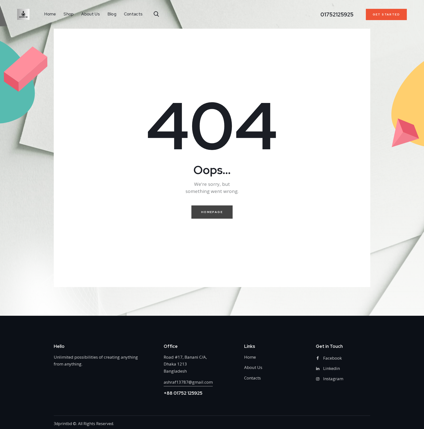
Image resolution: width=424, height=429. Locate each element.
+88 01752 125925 (183, 393)
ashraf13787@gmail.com (188, 382)
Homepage (212, 212)
